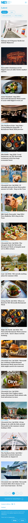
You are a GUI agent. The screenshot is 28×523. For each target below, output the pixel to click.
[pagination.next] (17, 493)
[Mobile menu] (26, 2)
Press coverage (18, 15)
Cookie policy (11, 517)
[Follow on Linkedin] (12, 504)
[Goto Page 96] (21, 493)
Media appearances (7, 15)
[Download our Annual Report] (22, 499)
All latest (4, 12)
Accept (22, 520)
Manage (14, 520)
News (12, 12)
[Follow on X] (14, 504)
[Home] (6, 2)
